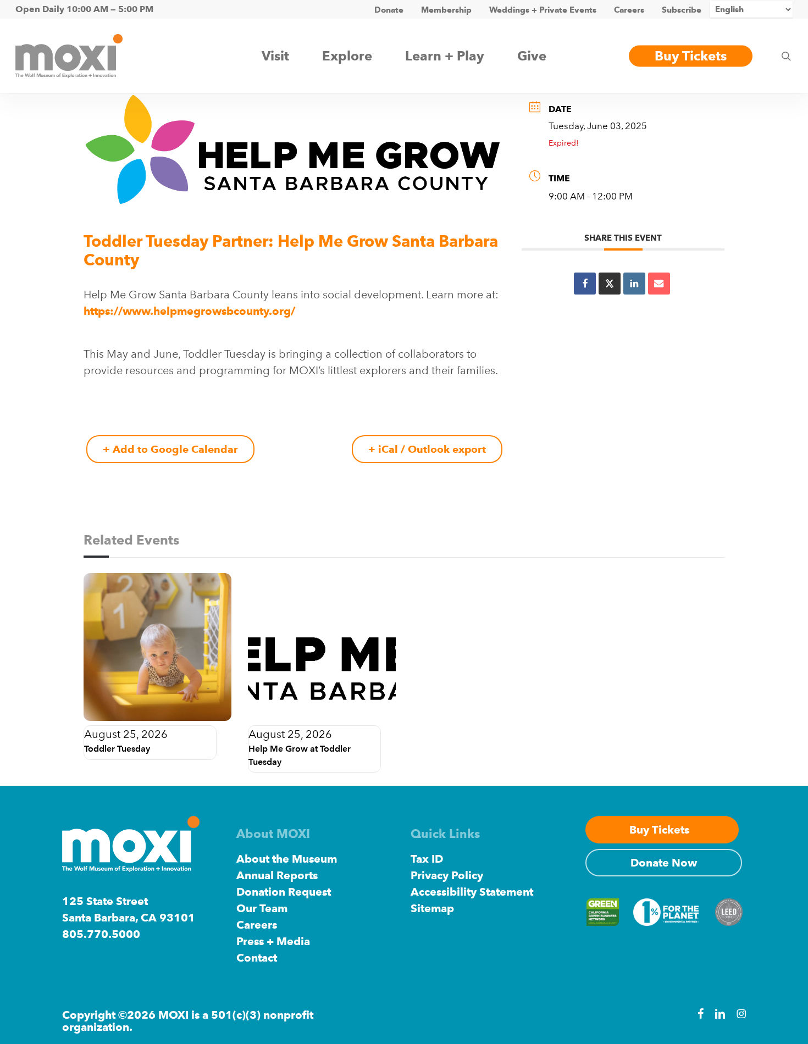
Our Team (261, 908)
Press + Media (273, 941)
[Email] (659, 284)
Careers (256, 924)
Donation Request (283, 891)
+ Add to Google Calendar (170, 449)
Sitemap (432, 908)
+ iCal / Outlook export (427, 449)
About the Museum (286, 858)
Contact (256, 957)
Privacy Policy (447, 875)
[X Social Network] (610, 284)
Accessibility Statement (472, 891)
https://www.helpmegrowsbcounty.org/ (189, 311)
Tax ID (427, 858)
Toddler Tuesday (117, 748)
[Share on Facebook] (585, 284)
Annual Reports (277, 875)
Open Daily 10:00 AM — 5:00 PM (84, 9)
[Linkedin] (634, 284)
